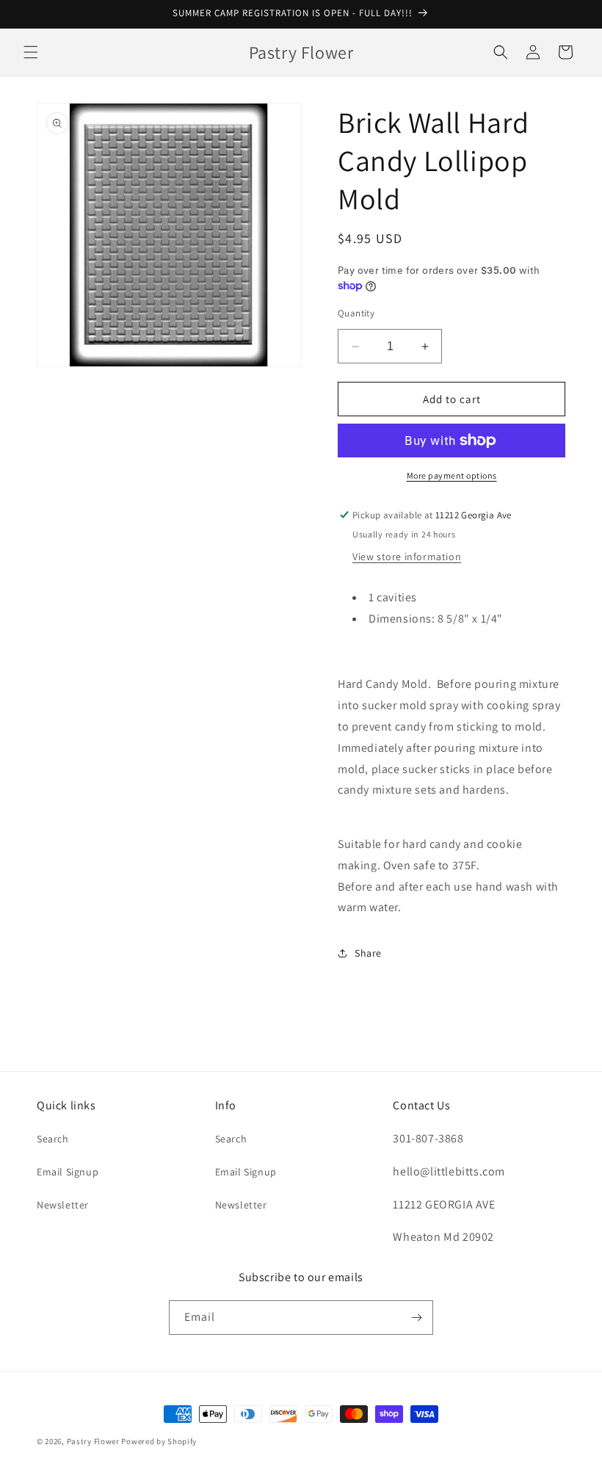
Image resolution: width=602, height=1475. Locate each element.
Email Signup (67, 1171)
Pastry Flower (93, 1441)
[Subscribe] (416, 1317)
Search (53, 1138)
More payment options (452, 475)
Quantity (356, 313)
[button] (31, 52)
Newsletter (63, 1204)
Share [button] (368, 953)
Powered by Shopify (159, 1441)
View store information (406, 556)
